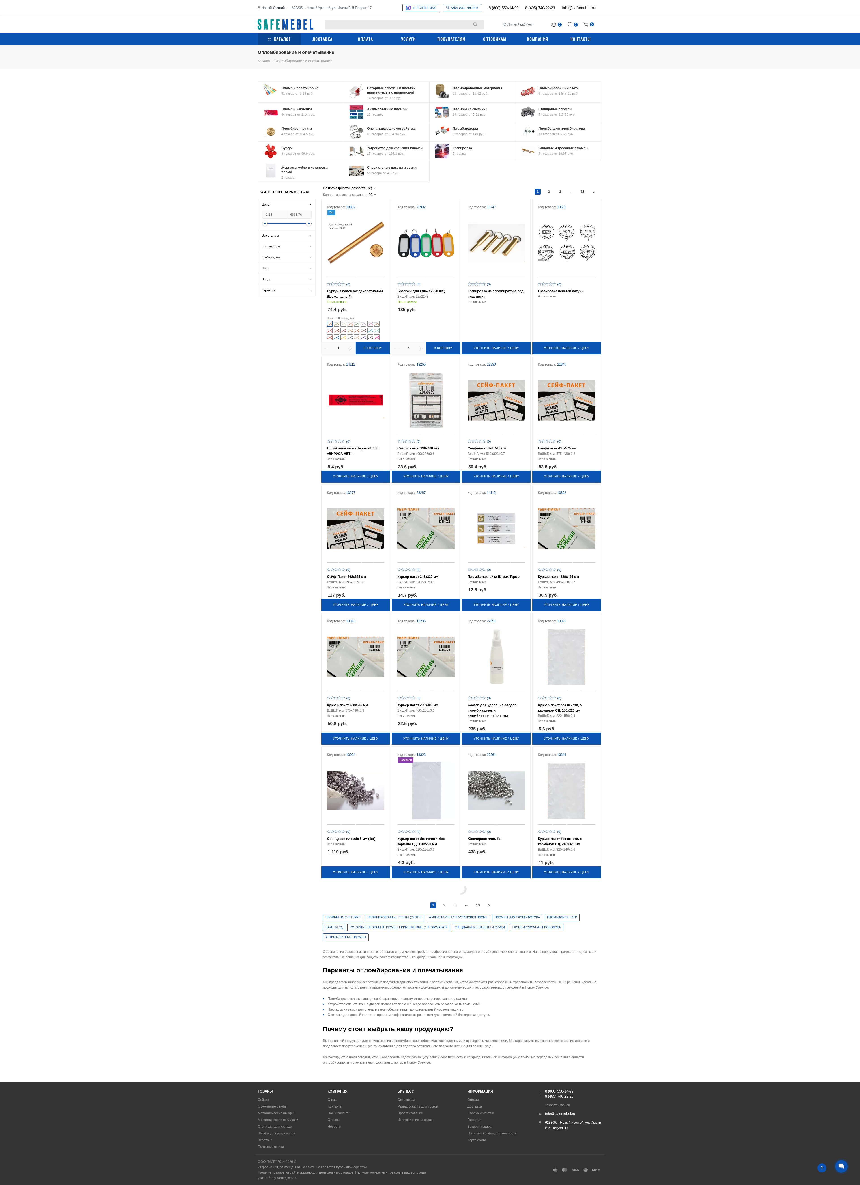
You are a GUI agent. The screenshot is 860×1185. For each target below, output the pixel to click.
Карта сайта (476, 1140)
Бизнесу (406, 1091)
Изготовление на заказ (415, 1120)
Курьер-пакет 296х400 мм (417, 705)
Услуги (408, 39)
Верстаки (265, 1140)
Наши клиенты (339, 1113)
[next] (594, 192)
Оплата (365, 39)
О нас (332, 1099)
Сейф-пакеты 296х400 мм (418, 448)
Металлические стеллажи (278, 1120)
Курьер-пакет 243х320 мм (417, 577)
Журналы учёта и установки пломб (458, 917)
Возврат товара (479, 1126)
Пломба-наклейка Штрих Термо (494, 577)
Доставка (322, 39)
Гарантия (474, 1120)
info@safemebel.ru (579, 8)
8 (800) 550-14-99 (503, 8)
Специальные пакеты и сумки (480, 927)
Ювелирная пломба (484, 839)
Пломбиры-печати (562, 917)
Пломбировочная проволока (536, 927)
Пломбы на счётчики (342, 917)
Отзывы (334, 1120)
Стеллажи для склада (275, 1126)
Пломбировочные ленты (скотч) (394, 917)
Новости (334, 1126)
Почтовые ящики (271, 1146)
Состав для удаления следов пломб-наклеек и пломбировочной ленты (492, 710)
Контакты (580, 39)
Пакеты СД (334, 927)
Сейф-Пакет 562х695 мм (346, 577)
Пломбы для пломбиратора (517, 917)
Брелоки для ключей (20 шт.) (421, 291)
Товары (265, 1091)
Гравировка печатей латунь (560, 291)
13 (582, 192)
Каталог (282, 39)
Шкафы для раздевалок (276, 1133)
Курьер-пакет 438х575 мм (347, 705)
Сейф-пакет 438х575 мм (557, 448)
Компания (537, 39)
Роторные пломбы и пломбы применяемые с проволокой (398, 927)
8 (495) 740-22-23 (540, 8)
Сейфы (263, 1099)
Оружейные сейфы (272, 1106)
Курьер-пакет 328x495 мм (558, 577)
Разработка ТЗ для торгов (418, 1106)
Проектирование (410, 1113)
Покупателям (451, 39)
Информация (480, 1091)
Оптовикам (494, 39)
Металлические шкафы (276, 1113)
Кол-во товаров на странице (344, 194)
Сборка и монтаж (480, 1113)
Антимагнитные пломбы (345, 937)
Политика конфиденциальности (491, 1133)
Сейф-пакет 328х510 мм (487, 448)
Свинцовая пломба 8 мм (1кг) (351, 839)
